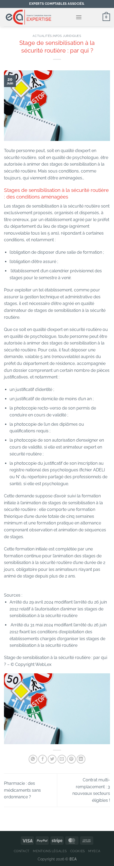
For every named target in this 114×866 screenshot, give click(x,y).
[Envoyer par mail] (62, 759)
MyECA (94, 851)
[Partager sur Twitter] (52, 759)
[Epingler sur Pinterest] (71, 759)
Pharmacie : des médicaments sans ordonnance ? (22, 790)
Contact (21, 851)
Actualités (42, 36)
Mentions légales (50, 851)
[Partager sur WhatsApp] (33, 759)
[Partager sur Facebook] (42, 759)
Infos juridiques (67, 36)
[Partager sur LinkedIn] (81, 759)
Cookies (77, 851)
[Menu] (79, 17)
